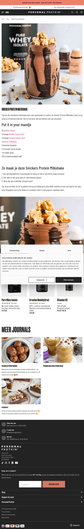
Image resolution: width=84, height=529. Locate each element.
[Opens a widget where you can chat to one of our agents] (75, 525)
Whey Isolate (10, 130)
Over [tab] (69, 250)
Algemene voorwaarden (8, 515)
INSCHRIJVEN (54, 484)
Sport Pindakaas (10, 141)
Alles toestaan (69, 280)
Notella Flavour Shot (16, 134)
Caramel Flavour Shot (17, 137)
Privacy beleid (6, 512)
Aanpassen (40, 280)
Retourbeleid (5, 517)
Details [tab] (42, 250)
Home (3, 19)
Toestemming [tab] (14, 250)
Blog (8, 19)
